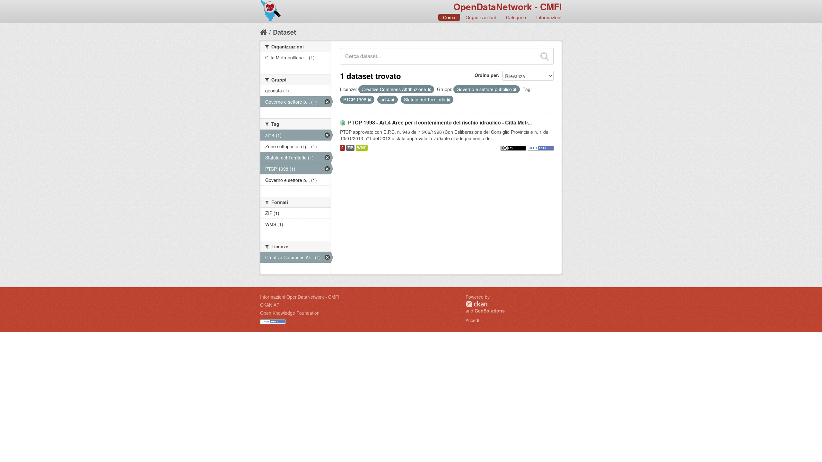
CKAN (476, 304)
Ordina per (486, 75)
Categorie (516, 17)
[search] (544, 56)
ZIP (350, 147)
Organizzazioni (481, 17)
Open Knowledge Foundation (289, 313)
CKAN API (270, 305)
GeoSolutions (490, 310)
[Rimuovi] (429, 89)
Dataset (284, 32)
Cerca (449, 17)
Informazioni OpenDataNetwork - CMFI (299, 297)
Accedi (472, 320)
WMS (361, 147)
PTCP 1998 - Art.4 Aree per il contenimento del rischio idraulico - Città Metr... (440, 122)
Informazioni (548, 17)
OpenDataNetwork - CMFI (507, 6)
